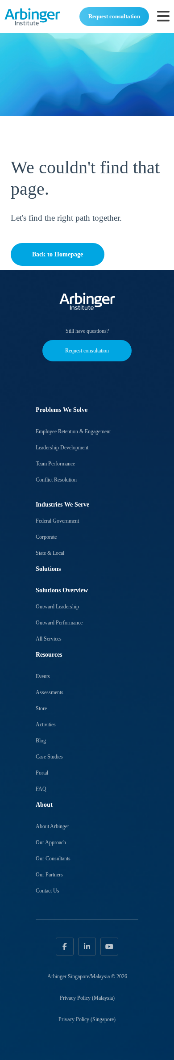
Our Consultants (53, 858)
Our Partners (49, 874)
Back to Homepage (57, 254)
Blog (41, 740)
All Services (49, 639)
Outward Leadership (57, 606)
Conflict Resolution (56, 480)
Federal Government (57, 521)
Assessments (49, 692)
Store (41, 708)
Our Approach (51, 842)
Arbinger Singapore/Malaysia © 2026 (87, 976)
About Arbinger (52, 826)
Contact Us (47, 891)
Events (43, 676)
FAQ (41, 789)
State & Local (50, 553)
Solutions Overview (62, 590)
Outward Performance (59, 623)
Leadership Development (62, 447)
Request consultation (114, 16)
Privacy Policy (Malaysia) (87, 998)
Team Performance (55, 464)
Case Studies (49, 757)
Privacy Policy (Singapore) (87, 1019)
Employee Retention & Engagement (73, 431)
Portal (42, 773)
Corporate (46, 537)
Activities (46, 724)
